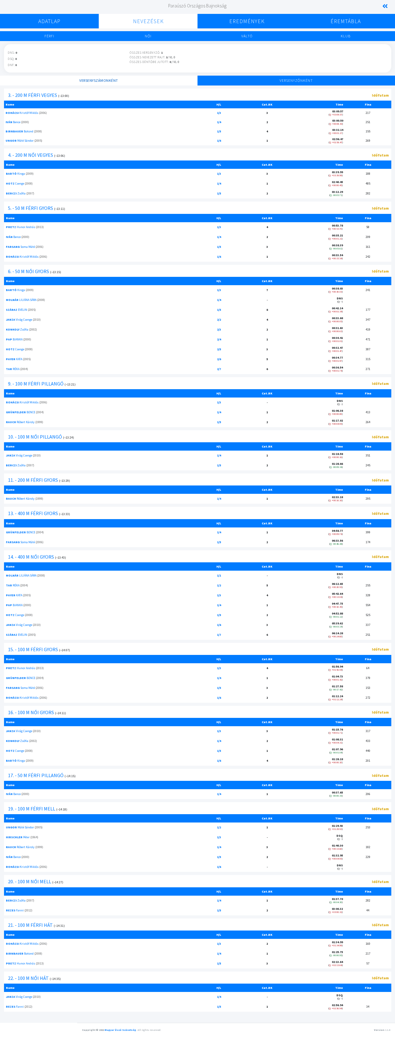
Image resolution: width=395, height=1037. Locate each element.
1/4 (219, 122)
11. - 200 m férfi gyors (33, 480)
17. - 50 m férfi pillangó (36, 775)
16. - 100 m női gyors (31, 712)
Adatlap (49, 21)
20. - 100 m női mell (29, 881)
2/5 (219, 349)
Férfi (49, 36)
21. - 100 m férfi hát (30, 925)
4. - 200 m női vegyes (30, 155)
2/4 (219, 339)
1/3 (219, 113)
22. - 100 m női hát (28, 978)
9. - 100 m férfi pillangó (36, 384)
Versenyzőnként (296, 80)
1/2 (219, 585)
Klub (346, 36)
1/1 (219, 575)
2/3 (219, 329)
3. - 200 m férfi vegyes (32, 95)
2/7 (219, 369)
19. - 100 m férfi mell (31, 809)
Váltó (246, 36)
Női (148, 36)
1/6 (219, 141)
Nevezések (148, 21)
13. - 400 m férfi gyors (33, 513)
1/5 (219, 131)
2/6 (219, 359)
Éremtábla (346, 21)
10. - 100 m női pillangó (35, 437)
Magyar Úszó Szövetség (120, 1029)
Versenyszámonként (98, 80)
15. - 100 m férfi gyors (33, 649)
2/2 (219, 320)
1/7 (219, 635)
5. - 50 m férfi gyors (30, 208)
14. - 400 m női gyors (31, 557)
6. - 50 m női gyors (28, 271)
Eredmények (246, 21)
